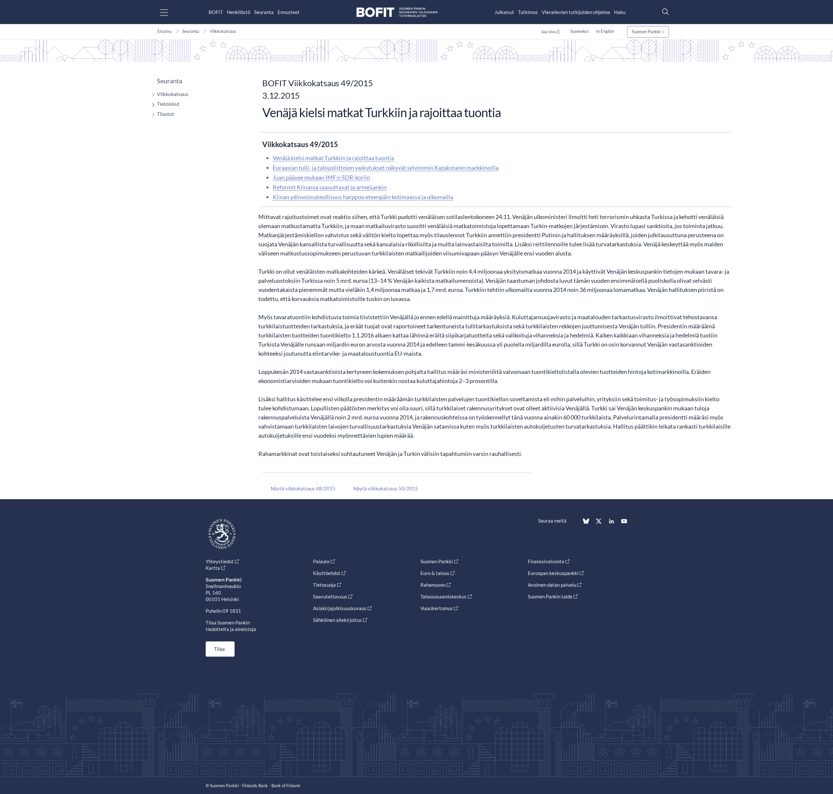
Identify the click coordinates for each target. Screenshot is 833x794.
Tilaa (219, 649)
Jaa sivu (548, 31)
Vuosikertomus (436, 608)
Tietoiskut (168, 104)
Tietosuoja (324, 585)
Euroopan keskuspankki (553, 573)
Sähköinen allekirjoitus (337, 620)
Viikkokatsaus (223, 31)
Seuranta (264, 12)
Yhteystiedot (220, 561)
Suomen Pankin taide (550, 596)
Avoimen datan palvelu (552, 585)
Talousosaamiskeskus (443, 596)
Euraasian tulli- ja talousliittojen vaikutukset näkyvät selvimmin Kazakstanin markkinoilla (385, 167)
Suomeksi (579, 31)
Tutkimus (528, 12)
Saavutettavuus (330, 596)
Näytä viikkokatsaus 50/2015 (385, 488)
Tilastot (165, 114)
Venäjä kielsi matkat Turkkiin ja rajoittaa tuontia (333, 157)
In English (605, 31)
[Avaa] (151, 95)
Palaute (321, 561)
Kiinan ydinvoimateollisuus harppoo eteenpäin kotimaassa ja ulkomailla (363, 196)
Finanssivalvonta (546, 561)
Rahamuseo (432, 585)
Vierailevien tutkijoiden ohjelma (576, 12)
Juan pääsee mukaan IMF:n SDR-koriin (321, 177)
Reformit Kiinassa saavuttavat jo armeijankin (330, 187)
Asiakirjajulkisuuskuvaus (339, 608)
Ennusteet (289, 12)
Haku (619, 12)
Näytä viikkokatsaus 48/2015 (303, 488)
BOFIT (216, 12)
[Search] (664, 11)
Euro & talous (434, 573)
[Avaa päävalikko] (169, 12)
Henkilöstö (238, 12)
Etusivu (164, 31)
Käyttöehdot (326, 573)
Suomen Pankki (646, 31)
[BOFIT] (397, 12)
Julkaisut (504, 12)
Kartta (213, 568)
